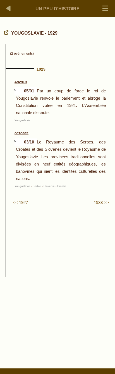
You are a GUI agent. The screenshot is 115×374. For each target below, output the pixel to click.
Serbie (37, 186)
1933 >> (101, 202)
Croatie (61, 186)
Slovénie (49, 186)
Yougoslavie (22, 120)
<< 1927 (20, 202)
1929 (41, 69)
